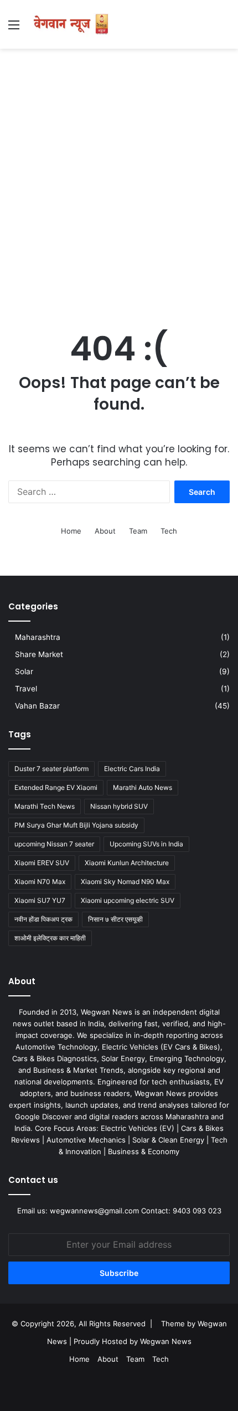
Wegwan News (166, 1341)
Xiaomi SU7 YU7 (39, 900)
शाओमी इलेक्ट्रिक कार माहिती (50, 938)
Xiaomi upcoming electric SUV (127, 900)
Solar (24, 671)
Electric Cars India (132, 768)
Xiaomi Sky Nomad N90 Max (125, 881)
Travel (26, 688)
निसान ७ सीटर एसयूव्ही (115, 919)
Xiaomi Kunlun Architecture (127, 863)
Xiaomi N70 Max (39, 881)
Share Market (39, 654)
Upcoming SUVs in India (146, 844)
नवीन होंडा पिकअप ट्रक (43, 919)
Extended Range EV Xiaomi (55, 787)
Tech (169, 530)
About (105, 530)
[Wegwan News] (72, 24)
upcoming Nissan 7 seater (54, 844)
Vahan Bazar (37, 705)
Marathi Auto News (142, 787)
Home (71, 530)
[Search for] (224, 28)
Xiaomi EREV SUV (41, 863)
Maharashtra (37, 637)
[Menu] (13, 28)
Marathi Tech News (44, 806)
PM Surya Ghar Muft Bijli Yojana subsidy (76, 825)
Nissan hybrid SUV (119, 806)
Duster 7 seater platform (51, 768)
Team (138, 530)
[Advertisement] (119, 179)
